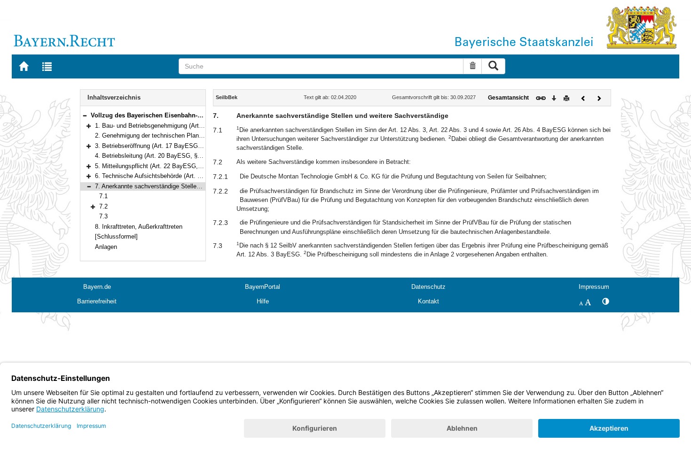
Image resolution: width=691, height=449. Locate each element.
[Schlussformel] (116, 236)
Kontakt (428, 301)
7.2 (103, 206)
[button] (84, 115)
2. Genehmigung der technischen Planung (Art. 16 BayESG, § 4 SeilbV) (193, 135)
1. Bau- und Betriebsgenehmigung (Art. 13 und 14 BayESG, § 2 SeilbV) (192, 125)
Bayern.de (97, 286)
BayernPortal (262, 286)
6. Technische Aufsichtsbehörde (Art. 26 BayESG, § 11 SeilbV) (181, 175)
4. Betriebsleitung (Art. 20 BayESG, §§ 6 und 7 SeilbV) (169, 155)
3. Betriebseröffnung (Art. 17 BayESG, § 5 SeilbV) (163, 145)
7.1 (103, 196)
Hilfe (263, 301)
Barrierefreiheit (97, 301)
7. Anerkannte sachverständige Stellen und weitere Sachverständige (187, 186)
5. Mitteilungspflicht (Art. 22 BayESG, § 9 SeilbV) (162, 166)
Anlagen (106, 246)
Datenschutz (428, 286)
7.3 (103, 216)
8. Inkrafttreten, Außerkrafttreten (138, 226)
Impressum (594, 286)
